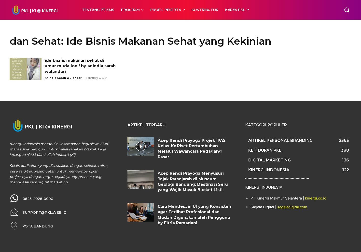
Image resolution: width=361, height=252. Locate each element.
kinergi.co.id (315, 198)
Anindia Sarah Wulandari (64, 78)
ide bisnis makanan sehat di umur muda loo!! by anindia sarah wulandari (80, 66)
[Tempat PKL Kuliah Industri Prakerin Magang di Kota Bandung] (40, 9)
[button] (346, 9)
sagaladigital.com (292, 207)
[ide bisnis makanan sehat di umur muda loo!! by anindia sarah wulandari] (26, 69)
